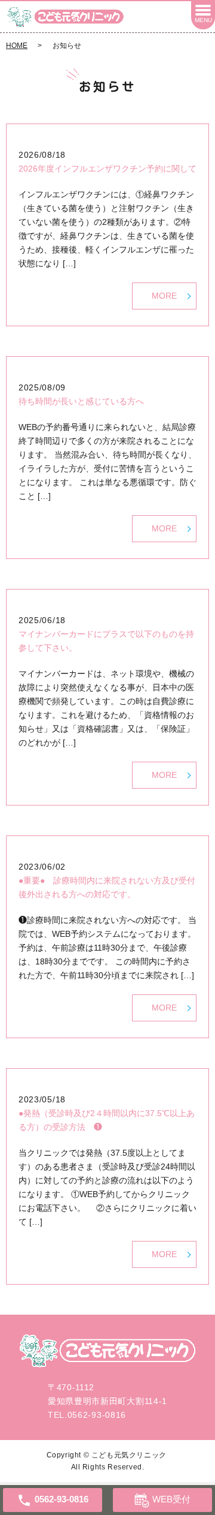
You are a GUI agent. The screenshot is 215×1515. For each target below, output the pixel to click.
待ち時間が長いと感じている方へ (81, 401)
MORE (164, 295)
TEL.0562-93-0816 (87, 1415)
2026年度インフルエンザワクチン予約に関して (107, 168)
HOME (16, 45)
